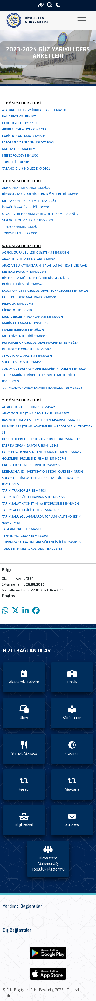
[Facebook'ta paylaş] (36, 611)
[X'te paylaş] (15, 611)
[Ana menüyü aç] (82, 20)
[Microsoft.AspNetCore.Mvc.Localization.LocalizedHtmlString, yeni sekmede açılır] (48, 953)
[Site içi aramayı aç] (49, 5)
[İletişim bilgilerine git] (58, 5)
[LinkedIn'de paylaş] (25, 611)
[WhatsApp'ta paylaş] (5, 611)
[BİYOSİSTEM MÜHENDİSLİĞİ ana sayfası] (13, 20)
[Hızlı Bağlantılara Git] (41, 5)
